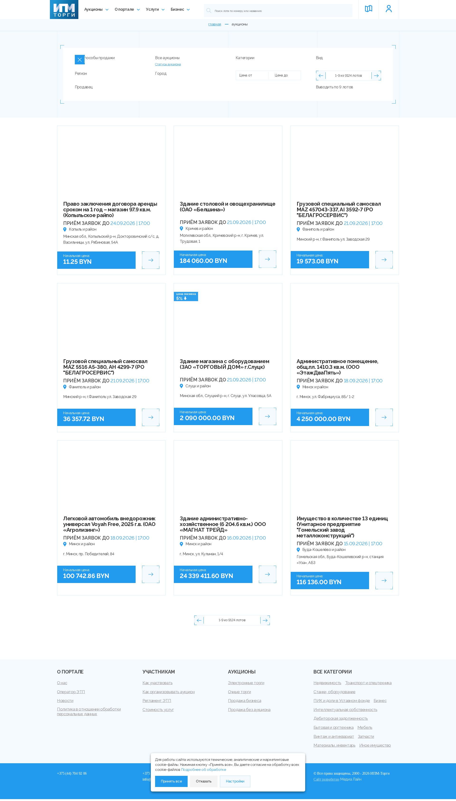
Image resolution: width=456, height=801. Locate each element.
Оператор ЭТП (71, 691)
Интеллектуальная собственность (345, 709)
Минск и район (315, 387)
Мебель (364, 727)
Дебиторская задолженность (341, 718)
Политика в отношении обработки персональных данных (89, 711)
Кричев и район (199, 228)
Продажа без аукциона (249, 709)
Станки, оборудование (335, 691)
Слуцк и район (198, 386)
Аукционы (93, 9)
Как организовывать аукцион (168, 691)
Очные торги (239, 691)
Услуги (152, 9)
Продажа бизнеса (244, 700)
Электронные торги (246, 682)
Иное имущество (375, 745)
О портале (124, 9)
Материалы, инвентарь (335, 745)
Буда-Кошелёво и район (324, 549)
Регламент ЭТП (156, 700)
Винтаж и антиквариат (334, 736)
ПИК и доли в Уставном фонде (342, 700)
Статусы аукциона (168, 64)
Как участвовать (157, 682)
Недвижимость (327, 682)
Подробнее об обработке (203, 770)
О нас (62, 682)
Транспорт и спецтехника (368, 682)
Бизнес (177, 9)
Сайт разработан (326, 779)
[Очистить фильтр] (80, 59)
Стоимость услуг (158, 709)
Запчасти (366, 736)
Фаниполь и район (318, 229)
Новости (65, 700)
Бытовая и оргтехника (334, 727)
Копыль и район (82, 229)
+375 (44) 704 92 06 (72, 773)
